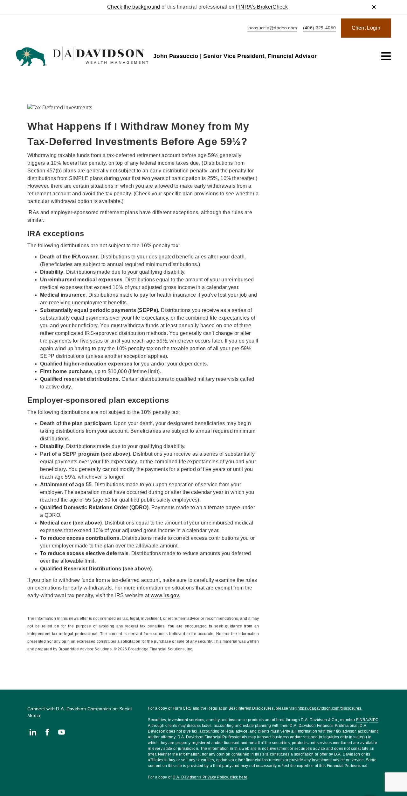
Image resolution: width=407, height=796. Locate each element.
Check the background (133, 7)
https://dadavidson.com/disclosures (330, 708)
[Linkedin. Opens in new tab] (32, 732)
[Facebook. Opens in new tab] (47, 732)
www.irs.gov (165, 595)
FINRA (362, 720)
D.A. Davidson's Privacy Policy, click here (210, 777)
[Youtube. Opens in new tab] (61, 732)
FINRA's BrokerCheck (262, 7)
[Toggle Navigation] (386, 56)
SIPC (373, 720)
